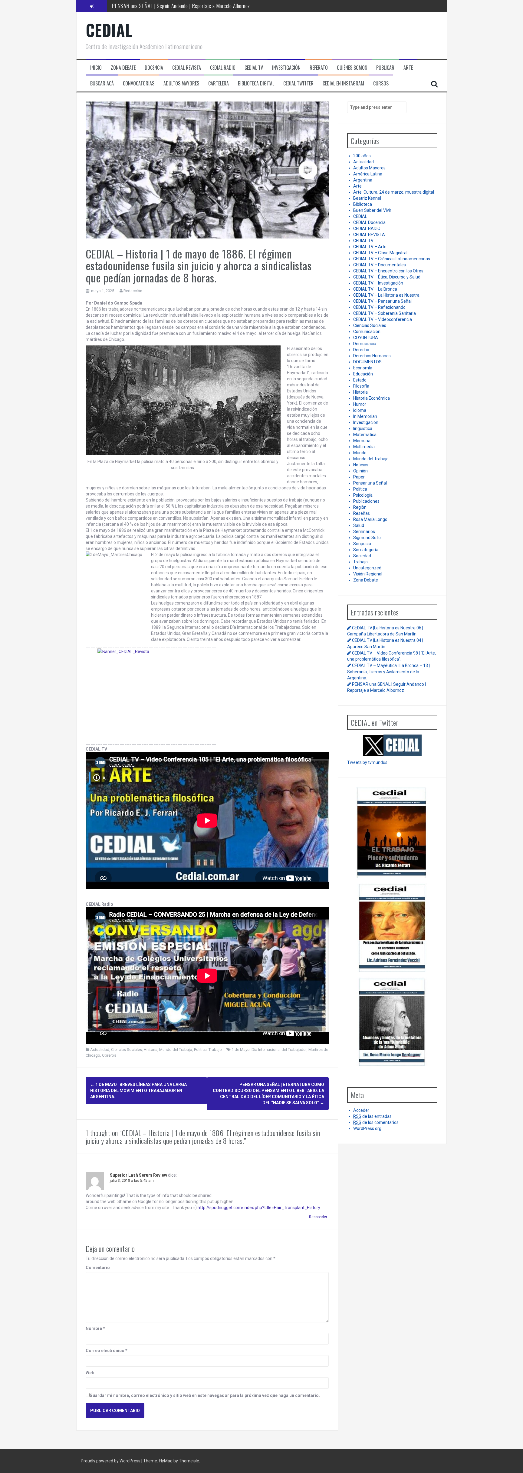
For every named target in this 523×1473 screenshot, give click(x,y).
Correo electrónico (106, 1350)
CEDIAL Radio (222, 67)
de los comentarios (376, 1122)
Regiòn (360, 507)
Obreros (109, 1055)
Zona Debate (365, 580)
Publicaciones (366, 501)
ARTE (408, 67)
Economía (362, 367)
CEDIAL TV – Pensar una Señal (382, 301)
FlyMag (166, 1460)
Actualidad (99, 1049)
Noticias (360, 464)
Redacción (132, 290)
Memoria (361, 440)
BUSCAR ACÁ (102, 83)
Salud (358, 525)
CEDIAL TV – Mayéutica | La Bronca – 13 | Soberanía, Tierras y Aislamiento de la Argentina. (388, 671)
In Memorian (365, 416)
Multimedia (364, 446)
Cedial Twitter (298, 83)
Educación (363, 374)
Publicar (385, 67)
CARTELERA (218, 83)
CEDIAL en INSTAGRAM (343, 83)
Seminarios (364, 531)
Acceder (361, 1110)
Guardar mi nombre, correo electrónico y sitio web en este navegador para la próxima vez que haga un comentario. (205, 1395)
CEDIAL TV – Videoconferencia (382, 319)
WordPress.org (367, 1128)
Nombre (95, 1328)
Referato (319, 67)
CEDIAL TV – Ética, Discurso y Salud (386, 277)
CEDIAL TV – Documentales (379, 264)
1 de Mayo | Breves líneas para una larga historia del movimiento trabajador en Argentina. (138, 1090)
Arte (357, 186)
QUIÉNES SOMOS (352, 67)
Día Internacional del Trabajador (279, 1049)
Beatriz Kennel (367, 198)
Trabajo (215, 1049)
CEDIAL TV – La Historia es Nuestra (386, 295)
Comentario (98, 1267)
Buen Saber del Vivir (372, 210)
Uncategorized (367, 567)
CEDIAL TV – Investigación (378, 283)
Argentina (362, 180)
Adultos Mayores (369, 167)
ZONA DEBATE (123, 67)
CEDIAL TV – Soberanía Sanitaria (384, 313)
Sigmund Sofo (367, 537)
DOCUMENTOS (367, 361)
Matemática (365, 434)
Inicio (96, 67)
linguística (362, 428)
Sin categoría (365, 549)
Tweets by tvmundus (367, 762)
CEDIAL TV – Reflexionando (379, 307)
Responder (318, 1217)
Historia (150, 1049)
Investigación (365, 422)
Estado (360, 380)
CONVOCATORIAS (138, 83)
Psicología (363, 495)
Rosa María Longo (370, 519)
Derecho (361, 349)
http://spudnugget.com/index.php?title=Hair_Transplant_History (259, 1207)
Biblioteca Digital (256, 83)
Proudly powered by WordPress (111, 1460)
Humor (359, 404)
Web (90, 1372)
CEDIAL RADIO (366, 228)
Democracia (364, 343)
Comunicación (366, 331)
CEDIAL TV (254, 67)
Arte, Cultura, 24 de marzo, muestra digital (393, 192)
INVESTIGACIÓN (286, 67)
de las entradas (372, 1116)
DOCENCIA (154, 67)
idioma (359, 410)
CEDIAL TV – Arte (369, 246)
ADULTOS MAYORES (181, 83)
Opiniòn (360, 470)
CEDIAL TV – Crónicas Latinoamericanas (391, 258)
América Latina (367, 174)
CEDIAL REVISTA (369, 234)
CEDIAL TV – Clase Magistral (380, 252)
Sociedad (362, 555)
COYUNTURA (365, 337)
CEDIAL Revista (186, 67)
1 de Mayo (241, 1049)
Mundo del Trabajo (175, 1049)
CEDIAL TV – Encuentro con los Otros (388, 270)
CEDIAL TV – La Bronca (375, 289)
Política (200, 1049)
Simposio (362, 543)
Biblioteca (362, 204)
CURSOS (381, 83)
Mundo (360, 452)
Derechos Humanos (372, 355)
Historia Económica (371, 398)
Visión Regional (367, 574)
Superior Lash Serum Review (138, 1175)
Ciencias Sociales (126, 1049)
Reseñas (361, 513)
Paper (359, 477)
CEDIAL (109, 30)
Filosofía (361, 386)
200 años (362, 155)
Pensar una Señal (370, 483)
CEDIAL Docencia (369, 222)
